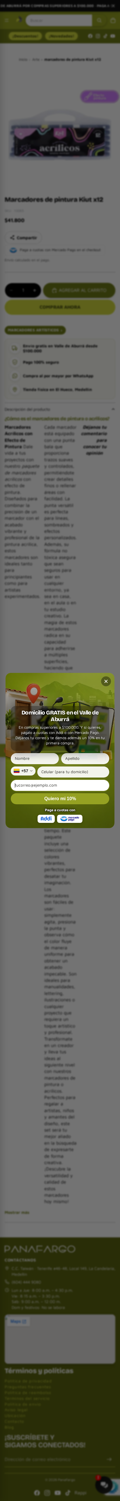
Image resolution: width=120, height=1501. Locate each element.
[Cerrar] (106, 681)
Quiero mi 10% (60, 798)
